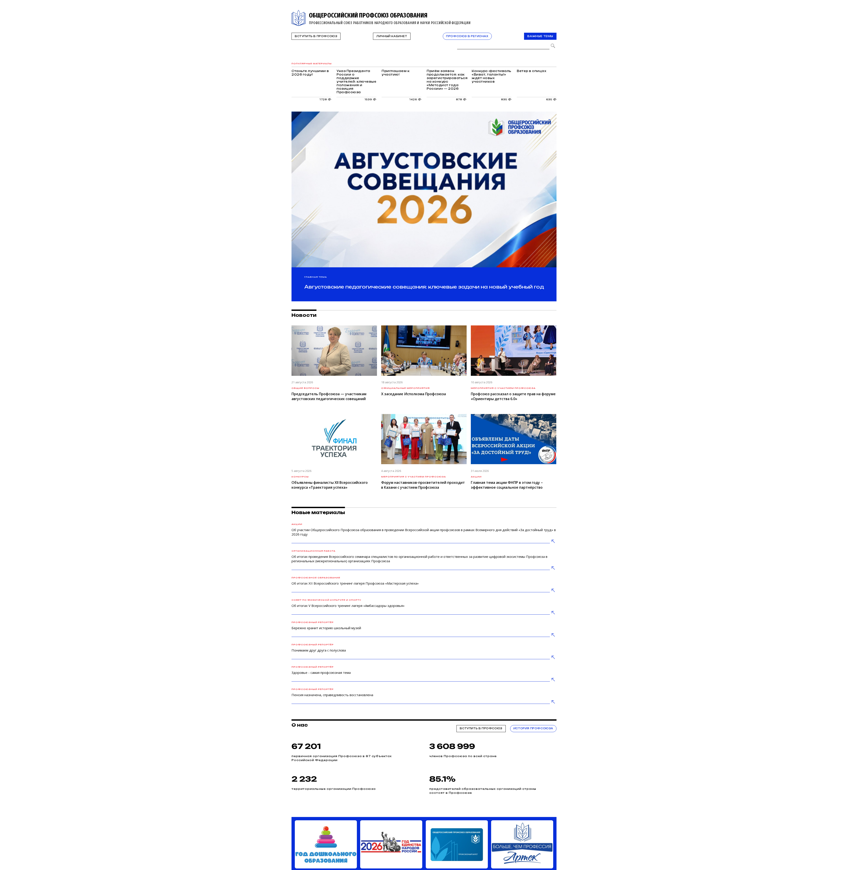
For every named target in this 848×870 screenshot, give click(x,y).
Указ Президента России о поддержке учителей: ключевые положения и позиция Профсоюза (422, 77)
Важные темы (540, 36)
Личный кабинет (391, 36)
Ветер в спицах (513, 101)
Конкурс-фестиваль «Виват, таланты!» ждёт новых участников (422, 101)
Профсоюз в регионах (467, 36)
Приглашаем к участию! (513, 77)
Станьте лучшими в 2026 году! (330, 77)
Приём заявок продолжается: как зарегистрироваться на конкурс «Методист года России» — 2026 (330, 101)
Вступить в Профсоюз (316, 36)
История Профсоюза (533, 744)
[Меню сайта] (552, 12)
